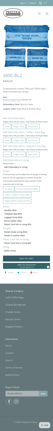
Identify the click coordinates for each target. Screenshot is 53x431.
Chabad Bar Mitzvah (15, 304)
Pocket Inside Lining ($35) (15, 232)
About (8, 345)
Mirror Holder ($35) (13, 221)
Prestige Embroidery (29, 422)
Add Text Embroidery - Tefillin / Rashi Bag (25, 134)
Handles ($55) (10, 210)
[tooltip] (48, 267)
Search (9, 360)
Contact (32, 3)
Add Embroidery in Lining (15, 167)
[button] (26, 266)
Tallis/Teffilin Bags (14, 297)
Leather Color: (9, 109)
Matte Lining (10, 250)
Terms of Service (13, 367)
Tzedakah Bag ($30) (13, 214)
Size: (12, 98)
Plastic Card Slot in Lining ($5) (17, 224)
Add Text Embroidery (25, 120)
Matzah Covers (13, 319)
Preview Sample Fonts (12, 100)
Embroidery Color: (11, 104)
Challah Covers (13, 312)
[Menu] (47, 13)
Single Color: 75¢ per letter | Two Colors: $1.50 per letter (25, 122)
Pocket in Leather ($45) (14, 235)
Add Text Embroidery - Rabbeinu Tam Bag (25, 148)
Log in (23, 3)
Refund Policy (12, 374)
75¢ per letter (8, 163)
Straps (24, 177)
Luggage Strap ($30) (13, 217)
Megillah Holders (14, 326)
